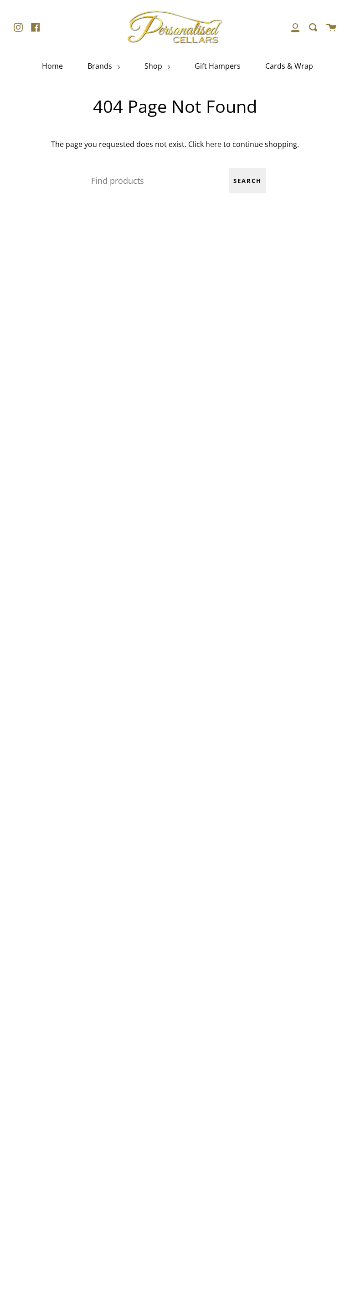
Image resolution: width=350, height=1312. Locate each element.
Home (52, 66)
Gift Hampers (218, 66)
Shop (154, 66)
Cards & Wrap (289, 66)
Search (247, 181)
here (213, 144)
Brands (101, 66)
